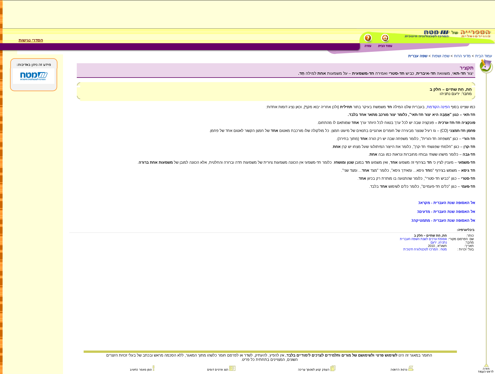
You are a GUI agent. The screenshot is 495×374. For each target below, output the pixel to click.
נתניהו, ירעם (439, 242)
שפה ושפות (440, 56)
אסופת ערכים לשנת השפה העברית (423, 239)
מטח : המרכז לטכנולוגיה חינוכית (425, 249)
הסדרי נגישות (31, 40)
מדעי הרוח (462, 56)
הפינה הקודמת (438, 107)
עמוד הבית (483, 56)
